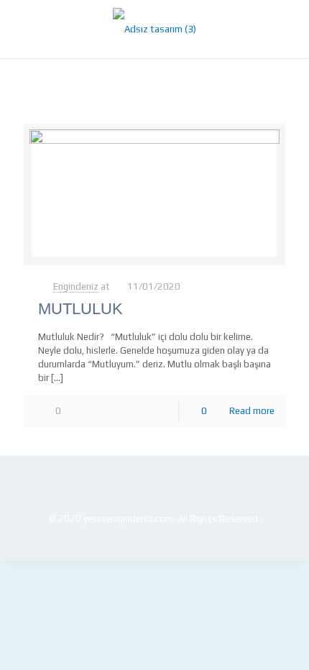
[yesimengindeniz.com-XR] (154, 29)
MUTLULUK (80, 309)
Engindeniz (75, 286)
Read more (252, 410)
